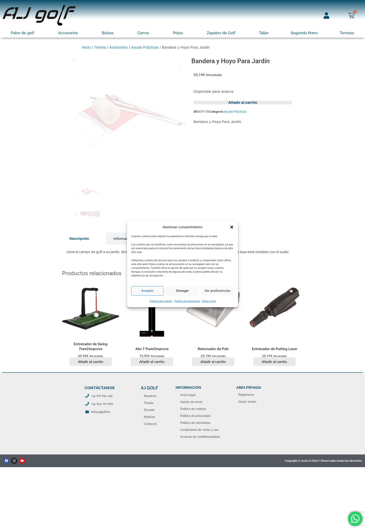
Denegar (182, 291)
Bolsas (108, 33)
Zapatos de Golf (221, 33)
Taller (264, 33)
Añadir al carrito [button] (90, 362)
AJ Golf (149, 387)
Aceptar (147, 291)
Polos (178, 33)
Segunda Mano (304, 33)
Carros (143, 33)
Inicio (86, 47)
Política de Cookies (161, 301)
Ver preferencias (217, 291)
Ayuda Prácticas (145, 47)
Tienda (100, 47)
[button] (232, 227)
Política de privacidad (187, 301)
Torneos (347, 33)
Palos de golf (22, 33)
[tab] (79, 238)
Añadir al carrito (242, 102)
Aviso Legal (209, 301)
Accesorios (68, 33)
